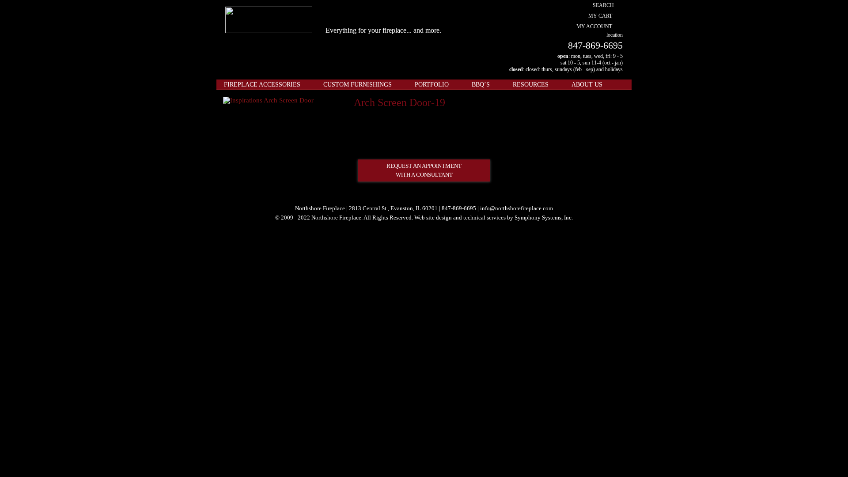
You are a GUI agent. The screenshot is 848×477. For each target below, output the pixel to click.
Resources (531, 84)
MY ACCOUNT (594, 26)
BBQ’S (481, 84)
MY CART (600, 16)
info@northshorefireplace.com (516, 208)
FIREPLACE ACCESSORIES (262, 84)
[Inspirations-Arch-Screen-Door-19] (268, 100)
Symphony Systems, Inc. (544, 217)
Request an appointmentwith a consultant (424, 170)
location (614, 35)
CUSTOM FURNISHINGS (357, 84)
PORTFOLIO (432, 84)
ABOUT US (587, 84)
